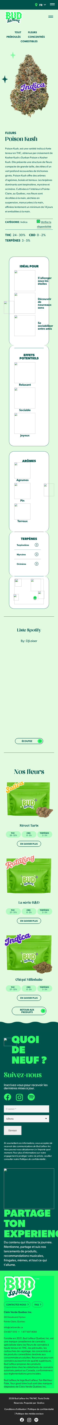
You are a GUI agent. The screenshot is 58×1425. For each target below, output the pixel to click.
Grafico (40, 1402)
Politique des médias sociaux (30, 1413)
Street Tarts (29, 826)
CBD (32, 235)
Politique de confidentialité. (32, 1159)
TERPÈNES (12, 240)
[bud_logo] (15, 17)
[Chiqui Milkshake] (29, 953)
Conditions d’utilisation (15, 1409)
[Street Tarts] (29, 799)
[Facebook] (7, 1097)
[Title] (31, 1097)
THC (8, 235)
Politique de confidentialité (41, 1409)
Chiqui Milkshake (29, 980)
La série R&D (29, 903)
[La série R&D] (29, 876)
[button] (45, 4)
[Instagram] (19, 1097)
